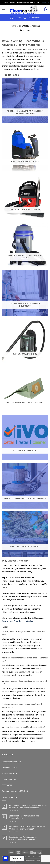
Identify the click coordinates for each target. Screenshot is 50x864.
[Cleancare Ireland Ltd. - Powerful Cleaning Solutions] (25, 9)
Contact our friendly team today (17, 621)
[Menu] (3, 9)
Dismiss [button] (45, 2)
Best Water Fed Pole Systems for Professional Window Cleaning (23, 838)
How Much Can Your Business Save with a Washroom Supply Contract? (27, 827)
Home (13, 26)
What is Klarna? (35, 857)
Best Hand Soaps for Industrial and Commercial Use (24, 816)
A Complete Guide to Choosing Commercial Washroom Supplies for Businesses (28, 806)
